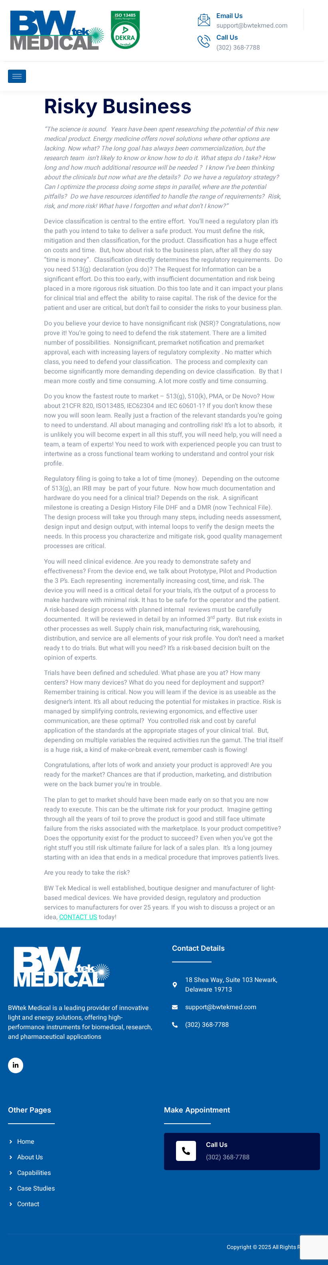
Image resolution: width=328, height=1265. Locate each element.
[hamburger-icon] (17, 76)
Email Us (229, 16)
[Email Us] (204, 19)
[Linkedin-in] (15, 1065)
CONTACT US (78, 917)
